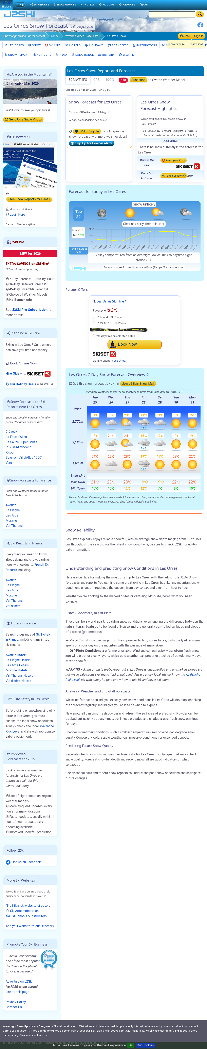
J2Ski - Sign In (193, 36)
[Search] (200, 14)
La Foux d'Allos (16, 437)
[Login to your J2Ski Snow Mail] (30, 164)
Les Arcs (12, 515)
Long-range (84, 54)
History (108, 54)
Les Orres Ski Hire (110, 301)
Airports (129, 4)
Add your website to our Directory (30, 926)
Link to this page (17, 992)
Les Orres (16, 45)
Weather (129, 54)
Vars (9, 463)
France (54, 36)
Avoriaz (11, 505)
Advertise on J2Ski (19, 981)
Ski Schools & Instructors (28, 916)
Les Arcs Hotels (17, 665)
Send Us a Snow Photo (25, 119)
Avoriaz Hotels (16, 655)
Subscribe (138, 80)
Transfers (120, 45)
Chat (146, 4)
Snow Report (18, 54)
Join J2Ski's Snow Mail (138, 384)
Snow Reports (66, 4)
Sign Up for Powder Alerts (93, 143)
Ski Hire (55, 45)
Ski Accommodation (24, 911)
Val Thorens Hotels (19, 675)
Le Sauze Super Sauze (21, 442)
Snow (24, 36)
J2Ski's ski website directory (29, 905)
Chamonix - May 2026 (22, 83)
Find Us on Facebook (26, 862)
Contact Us (14, 1007)
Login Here (17, 214)
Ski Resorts (41, 4)
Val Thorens (14, 526)
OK (131, 1045)
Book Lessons (175, 175)
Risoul (10, 452)
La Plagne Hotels (18, 660)
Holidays (96, 45)
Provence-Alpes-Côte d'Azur (82, 36)
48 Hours (44, 54)
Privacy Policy (16, 1002)
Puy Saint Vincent (18, 447)
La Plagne (13, 510)
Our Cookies (145, 1045)
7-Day (63, 54)
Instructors (146, 45)
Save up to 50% (174, 160)
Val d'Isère (13, 606)
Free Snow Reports (29, 199)
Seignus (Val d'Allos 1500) (24, 457)
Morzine (11, 521)
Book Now (127, 344)
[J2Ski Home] (19, 17)
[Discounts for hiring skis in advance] (39, 373)
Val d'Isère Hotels (18, 681)
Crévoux (11, 431)
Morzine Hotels (16, 670)
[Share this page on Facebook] (200, 26)
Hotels (75, 45)
